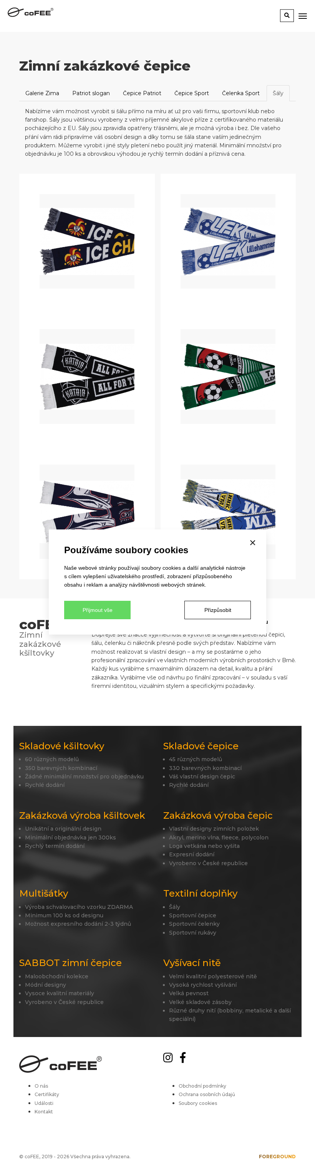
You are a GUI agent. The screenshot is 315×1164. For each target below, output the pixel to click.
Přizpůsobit (217, 610)
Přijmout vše (98, 610)
